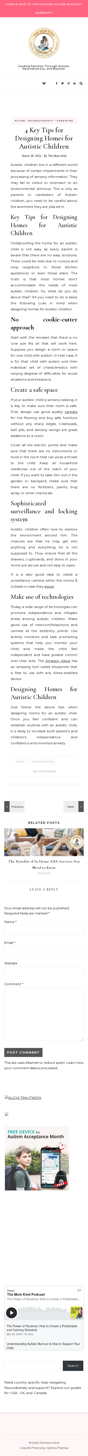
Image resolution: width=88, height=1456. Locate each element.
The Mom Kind (57, 156)
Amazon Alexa (57, 661)
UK (22, 1393)
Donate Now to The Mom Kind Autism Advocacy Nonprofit (44, 8)
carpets (71, 412)
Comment (13, 984)
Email (10, 943)
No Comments (44, 771)
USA (14, 1393)
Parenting (65, 120)
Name (10, 922)
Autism (20, 120)
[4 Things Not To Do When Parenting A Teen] (13, 806)
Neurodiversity (41, 120)
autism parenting (42, 761)
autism (20, 761)
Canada (40, 1393)
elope (49, 586)
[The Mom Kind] (44, 44)
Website (10, 963)
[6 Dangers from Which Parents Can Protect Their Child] (74, 806)
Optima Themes (57, 1448)
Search (73, 1366)
